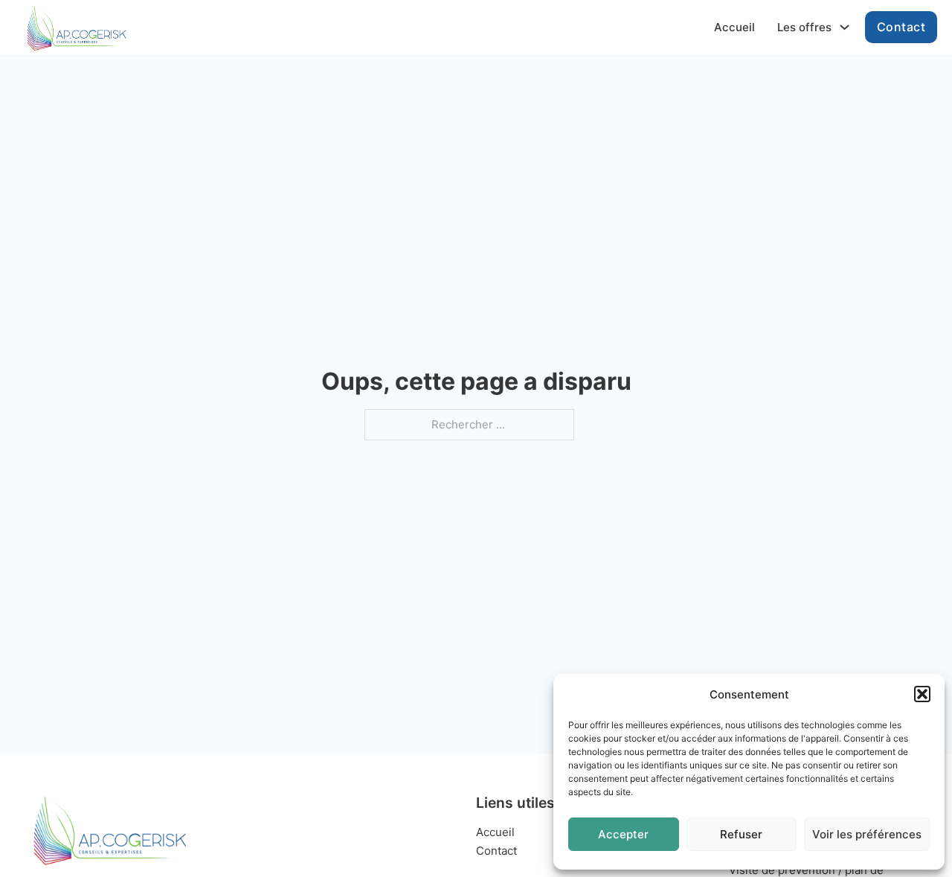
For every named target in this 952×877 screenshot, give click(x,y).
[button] (922, 694)
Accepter (623, 834)
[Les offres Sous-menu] (844, 27)
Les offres (804, 27)
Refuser (741, 834)
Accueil (734, 27)
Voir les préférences (867, 834)
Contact (901, 26)
